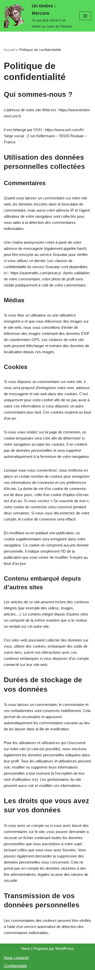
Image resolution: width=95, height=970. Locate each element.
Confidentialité (15, 966)
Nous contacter (16, 957)
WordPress (64, 948)
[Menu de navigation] (85, 15)
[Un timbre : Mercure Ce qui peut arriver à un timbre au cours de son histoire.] (15, 16)
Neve (25, 948)
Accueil (9, 50)
